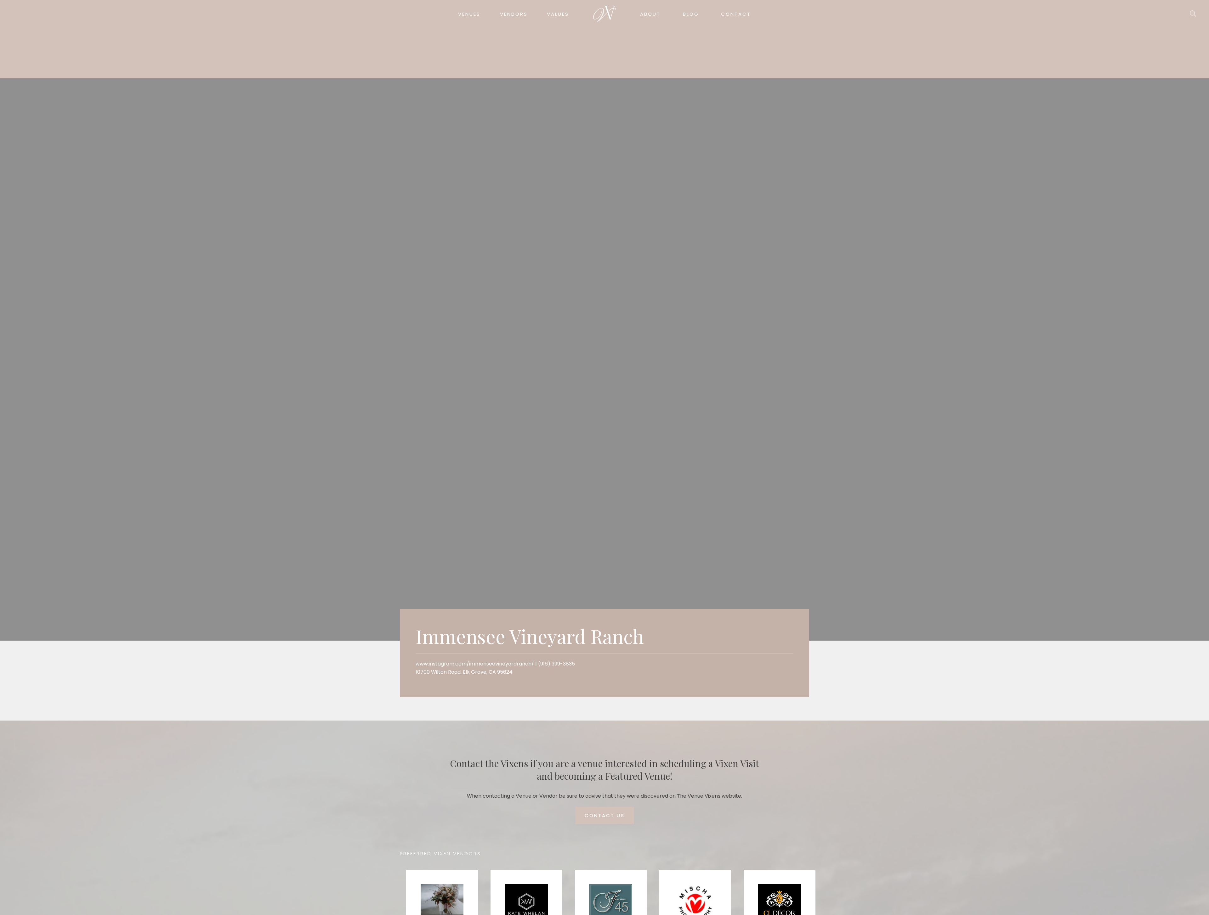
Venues (469, 14)
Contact (736, 14)
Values (558, 14)
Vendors (514, 14)
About (650, 14)
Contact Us (605, 815)
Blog (691, 14)
